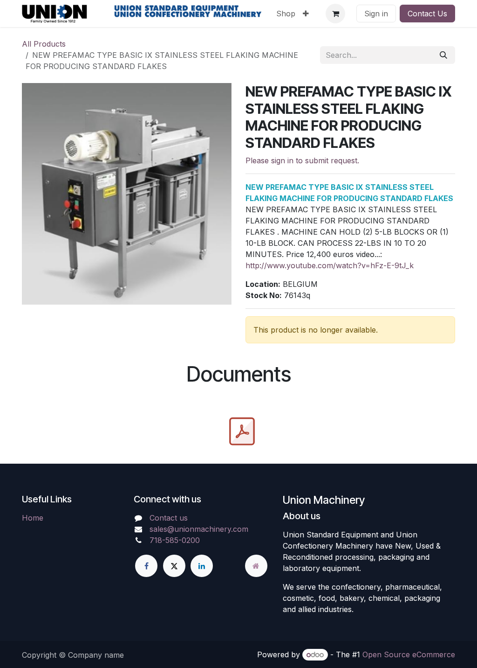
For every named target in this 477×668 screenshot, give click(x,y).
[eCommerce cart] (335, 13)
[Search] (443, 55)
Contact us (169, 517)
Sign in (376, 13)
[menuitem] (286, 13)
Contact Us (427, 13)
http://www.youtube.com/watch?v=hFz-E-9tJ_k (329, 265)
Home (32, 517)
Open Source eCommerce (408, 654)
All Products (44, 44)
